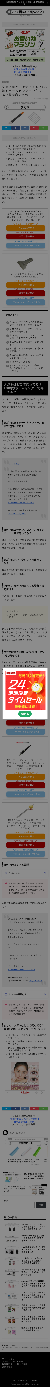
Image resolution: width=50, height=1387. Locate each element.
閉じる (25, 713)
